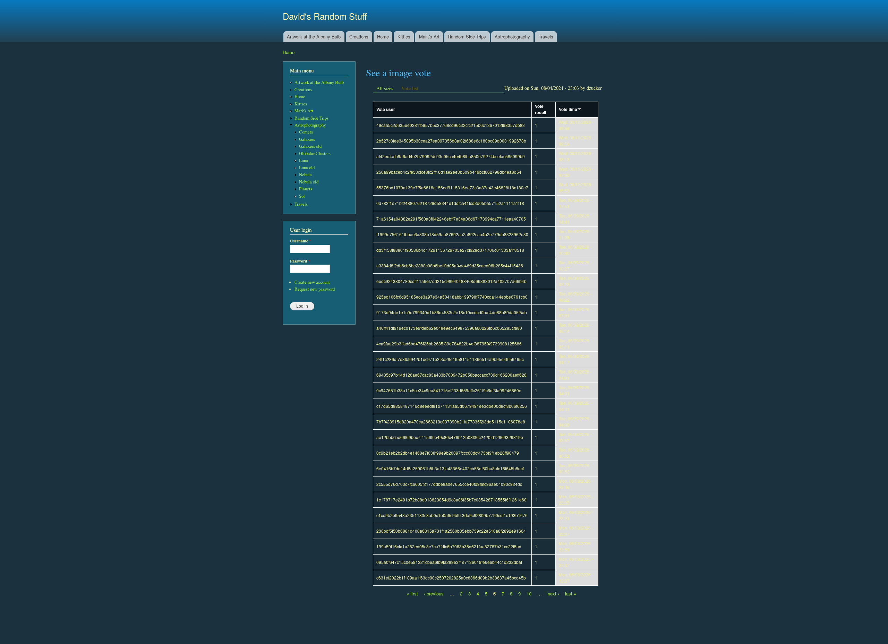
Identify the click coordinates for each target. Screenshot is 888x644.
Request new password (314, 289)
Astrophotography (512, 36)
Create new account (312, 282)
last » (570, 593)
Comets (306, 132)
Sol (302, 196)
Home (383, 36)
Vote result (540, 109)
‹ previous (434, 593)
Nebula (305, 175)
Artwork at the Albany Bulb (314, 36)
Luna (303, 160)
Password (300, 261)
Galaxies (307, 139)
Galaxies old (310, 146)
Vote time (568, 109)
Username (300, 241)
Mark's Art (429, 36)
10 (529, 593)
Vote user (385, 109)
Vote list (409, 88)
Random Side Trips (467, 36)
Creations (358, 36)
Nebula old (308, 182)
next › (553, 593)
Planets (305, 189)
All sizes (384, 88)
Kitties (404, 36)
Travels (546, 36)
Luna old (307, 168)
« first (412, 593)
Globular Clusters (315, 153)
